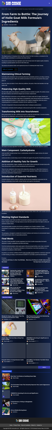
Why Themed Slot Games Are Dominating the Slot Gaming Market (38, 306)
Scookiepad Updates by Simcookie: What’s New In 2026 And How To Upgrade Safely (30, 273)
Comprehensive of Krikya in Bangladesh (6, 402)
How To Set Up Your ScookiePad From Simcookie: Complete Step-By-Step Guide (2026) (5, 290)
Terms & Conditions (25, 425)
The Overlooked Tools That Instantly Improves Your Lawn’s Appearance (6, 385)
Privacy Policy (16, 425)
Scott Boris (6, 24)
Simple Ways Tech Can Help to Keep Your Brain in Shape (14, 328)
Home (11, 425)
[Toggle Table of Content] (15, 69)
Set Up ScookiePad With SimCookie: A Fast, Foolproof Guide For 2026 (30, 290)
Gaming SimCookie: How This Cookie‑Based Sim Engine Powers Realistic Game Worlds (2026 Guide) (5, 282)
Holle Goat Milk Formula (28, 252)
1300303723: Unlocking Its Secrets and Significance (6, 394)
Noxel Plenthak (32, 341)
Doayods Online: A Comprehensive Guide (14, 350)
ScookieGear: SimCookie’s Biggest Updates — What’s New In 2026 (30, 282)
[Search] (49, 3)
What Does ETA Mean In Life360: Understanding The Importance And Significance (38, 259)
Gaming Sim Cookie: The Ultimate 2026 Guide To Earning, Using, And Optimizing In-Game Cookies (5, 273)
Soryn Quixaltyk (7, 361)
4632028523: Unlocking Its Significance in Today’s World (38, 328)
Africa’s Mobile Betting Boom (6, 411)
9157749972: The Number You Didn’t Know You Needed (38, 350)
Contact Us (39, 425)
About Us (33, 425)
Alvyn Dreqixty (6, 341)
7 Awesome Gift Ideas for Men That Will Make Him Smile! (13, 259)
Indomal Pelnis (40, 276)
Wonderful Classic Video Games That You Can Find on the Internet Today (14, 306)
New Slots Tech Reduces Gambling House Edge (6, 377)
